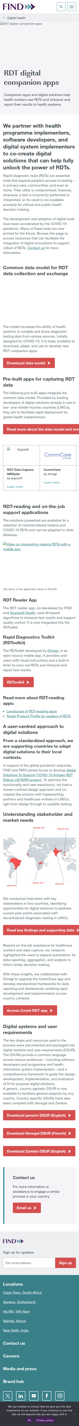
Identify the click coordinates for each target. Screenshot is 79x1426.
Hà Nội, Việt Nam (16, 1311)
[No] (74, 1414)
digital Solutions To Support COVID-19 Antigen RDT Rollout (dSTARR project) (39, 775)
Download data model (26, 363)
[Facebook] (46, 1396)
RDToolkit (15, 682)
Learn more (15, 487)
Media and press (20, 1368)
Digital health (16, 18)
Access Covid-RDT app (27, 1010)
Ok (29, 1420)
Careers (11, 1355)
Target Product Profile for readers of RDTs (39, 716)
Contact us (35, 248)
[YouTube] (33, 1396)
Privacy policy (45, 1420)
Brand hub (13, 1381)
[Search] (61, 6)
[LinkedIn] (20, 1396)
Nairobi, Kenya (14, 1321)
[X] (7, 1396)
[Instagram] (59, 1396)
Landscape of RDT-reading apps (32, 711)
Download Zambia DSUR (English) (36, 1151)
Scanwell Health (22, 613)
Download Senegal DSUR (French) (36, 1133)
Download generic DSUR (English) (36, 1115)
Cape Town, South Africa (22, 1292)
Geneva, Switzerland (19, 1302)
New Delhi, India (16, 1330)
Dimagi (53, 650)
